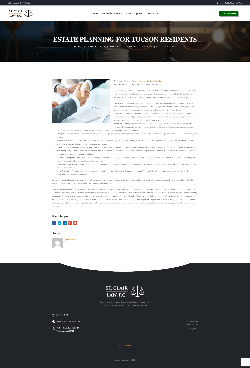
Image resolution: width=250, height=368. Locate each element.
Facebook (54, 223)
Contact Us (152, 13)
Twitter (59, 223)
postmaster (141, 81)
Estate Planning (156, 81)
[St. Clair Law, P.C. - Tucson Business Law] (21, 13)
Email (75, 223)
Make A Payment (134, 13)
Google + (70, 223)
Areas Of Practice (111, 13)
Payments (194, 329)
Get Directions (125, 346)
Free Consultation (229, 13)
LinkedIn (65, 223)
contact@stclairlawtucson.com (68, 321)
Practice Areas (192, 325)
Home (95, 13)
